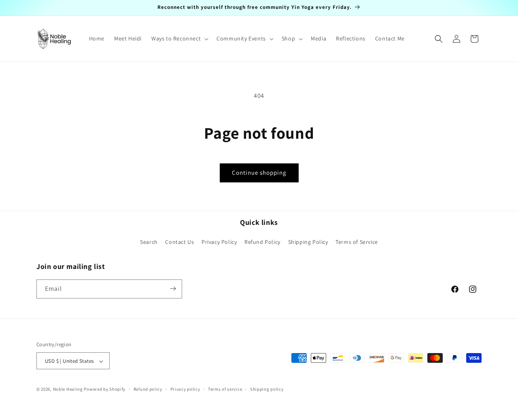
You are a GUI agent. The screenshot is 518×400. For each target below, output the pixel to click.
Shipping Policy (308, 242)
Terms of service (225, 389)
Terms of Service (356, 242)
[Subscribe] (173, 288)
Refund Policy (262, 242)
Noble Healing (68, 389)
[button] (179, 38)
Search (149, 242)
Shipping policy (267, 389)
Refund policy (148, 389)
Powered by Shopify (104, 389)
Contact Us (179, 242)
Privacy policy (185, 389)
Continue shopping (259, 172)
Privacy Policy (219, 242)
